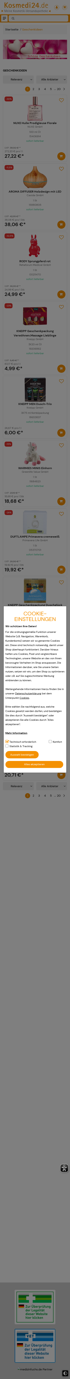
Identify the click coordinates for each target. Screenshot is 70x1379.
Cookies (24, 698)
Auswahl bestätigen (22, 754)
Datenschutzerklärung (28, 693)
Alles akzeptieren (34, 764)
